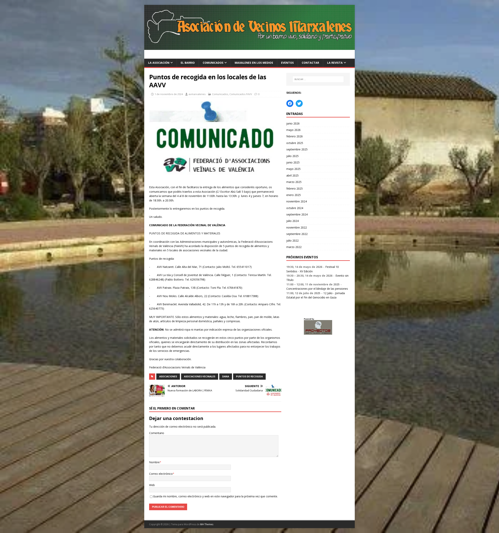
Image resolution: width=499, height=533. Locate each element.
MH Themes (206, 524)
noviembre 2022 (296, 227)
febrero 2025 (294, 188)
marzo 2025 (294, 182)
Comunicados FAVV (240, 94)
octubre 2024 (294, 208)
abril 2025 (292, 175)
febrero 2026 (294, 136)
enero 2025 (293, 195)
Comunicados (213, 62)
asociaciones (168, 376)
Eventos (287, 62)
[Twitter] (299, 103)
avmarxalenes (197, 94)
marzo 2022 (294, 247)
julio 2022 (292, 240)
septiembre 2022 (297, 234)
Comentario (156, 433)
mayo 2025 (293, 169)
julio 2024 (292, 221)
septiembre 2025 (297, 149)
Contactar (310, 62)
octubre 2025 (294, 143)
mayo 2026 (293, 130)
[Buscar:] (318, 79)
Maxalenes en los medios (254, 62)
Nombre (154, 462)
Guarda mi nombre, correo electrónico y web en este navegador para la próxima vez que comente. (215, 496)
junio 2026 (293, 123)
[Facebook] (289, 103)
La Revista (335, 62)
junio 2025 (293, 162)
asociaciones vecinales (199, 376)
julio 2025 (292, 156)
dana (225, 376)
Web (152, 485)
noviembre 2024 (296, 201)
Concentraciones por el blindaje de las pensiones (317, 288)
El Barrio (188, 62)
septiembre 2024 (297, 214)
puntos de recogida (249, 376)
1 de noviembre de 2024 (169, 94)
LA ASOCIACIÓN (158, 62)
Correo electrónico (161, 474)
